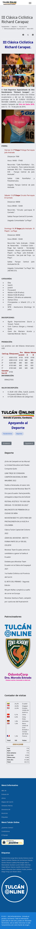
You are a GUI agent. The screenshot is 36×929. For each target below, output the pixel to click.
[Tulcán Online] (18, 630)
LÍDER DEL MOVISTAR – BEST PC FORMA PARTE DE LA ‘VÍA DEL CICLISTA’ (16, 541)
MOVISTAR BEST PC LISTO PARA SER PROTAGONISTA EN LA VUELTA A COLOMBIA (18, 521)
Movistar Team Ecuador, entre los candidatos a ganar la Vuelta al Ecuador (17, 553)
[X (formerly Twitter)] (28, 34)
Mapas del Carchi (7, 802)
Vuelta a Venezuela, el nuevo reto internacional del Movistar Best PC (17, 487)
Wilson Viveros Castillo (13, 867)
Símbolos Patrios (7, 806)
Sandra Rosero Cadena (9, 863)
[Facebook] (23, 34)
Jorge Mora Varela (17, 858)
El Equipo (5, 835)
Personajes (20, 863)
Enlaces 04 (5, 794)
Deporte (14, 27)
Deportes (19, 434)
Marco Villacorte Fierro (9, 869)
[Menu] (30, 3)
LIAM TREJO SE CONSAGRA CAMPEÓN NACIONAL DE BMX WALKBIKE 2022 (16, 477)
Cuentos (9, 860)
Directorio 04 (6, 809)
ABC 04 (4, 791)
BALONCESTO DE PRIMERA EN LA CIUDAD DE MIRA (17, 511)
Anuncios (5, 813)
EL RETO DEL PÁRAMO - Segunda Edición (17, 583)
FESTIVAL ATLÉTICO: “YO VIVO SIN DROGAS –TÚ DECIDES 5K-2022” (17, 503)
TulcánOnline (7, 434)
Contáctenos (6, 831)
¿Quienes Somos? (7, 828)
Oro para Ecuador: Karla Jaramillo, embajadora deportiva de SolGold (17, 495)
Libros (4, 798)
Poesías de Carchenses (19, 860)
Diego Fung (5, 872)
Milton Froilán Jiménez (24, 869)
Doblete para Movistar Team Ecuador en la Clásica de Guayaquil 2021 (18, 565)
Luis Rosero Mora (15, 872)
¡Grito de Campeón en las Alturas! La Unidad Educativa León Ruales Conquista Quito (17, 465)
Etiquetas (5, 817)
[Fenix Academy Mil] (18, 653)
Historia (25, 858)
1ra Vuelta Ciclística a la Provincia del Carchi (17, 575)
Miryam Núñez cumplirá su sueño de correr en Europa (17, 592)
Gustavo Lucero (15, 865)
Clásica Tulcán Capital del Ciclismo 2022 (17, 531)
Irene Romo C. (26, 867)
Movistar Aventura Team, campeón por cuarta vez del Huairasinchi (18, 600)
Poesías (30, 860)
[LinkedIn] (32, 34)
